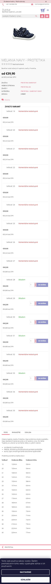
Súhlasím (25, 580)
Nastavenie (25, 572)
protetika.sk (26, 87)
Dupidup (12, 10)
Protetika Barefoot (28, 83)
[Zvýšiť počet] (35, 284)
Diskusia (28, 432)
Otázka (7, 100)
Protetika (9, 547)
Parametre (16, 432)
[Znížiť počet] (35, 286)
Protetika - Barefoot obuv (31, 91)
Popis (6, 432)
